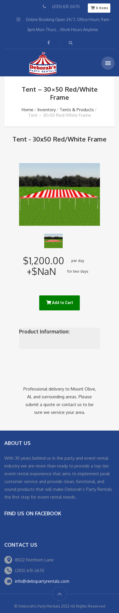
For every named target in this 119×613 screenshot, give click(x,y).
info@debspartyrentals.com (42, 581)
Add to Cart (62, 302)
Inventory (46, 109)
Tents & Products (77, 109)
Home (28, 109)
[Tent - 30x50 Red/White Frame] (53, 241)
